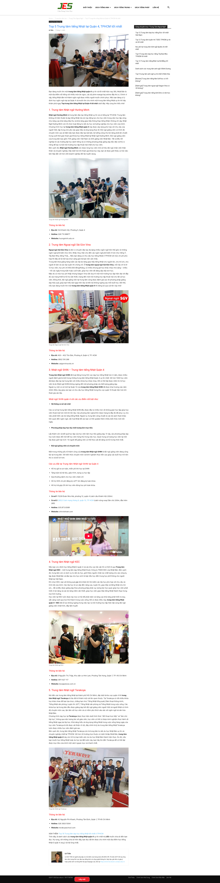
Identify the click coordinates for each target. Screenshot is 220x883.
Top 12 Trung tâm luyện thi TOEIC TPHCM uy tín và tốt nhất (152, 41)
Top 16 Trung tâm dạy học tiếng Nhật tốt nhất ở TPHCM (81, 834)
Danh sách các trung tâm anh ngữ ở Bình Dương (153, 69)
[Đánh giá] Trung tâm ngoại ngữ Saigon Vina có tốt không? (152, 87)
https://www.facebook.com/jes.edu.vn (112, 862)
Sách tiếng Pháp (142, 7)
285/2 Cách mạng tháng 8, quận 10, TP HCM (76, 500)
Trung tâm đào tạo (61, 18)
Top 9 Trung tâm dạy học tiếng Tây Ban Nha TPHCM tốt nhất (151, 55)
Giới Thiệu (87, 7)
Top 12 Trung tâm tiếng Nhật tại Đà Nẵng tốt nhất (151, 62)
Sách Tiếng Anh (102, 7)
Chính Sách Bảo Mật (158, 877)
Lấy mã (82, 879)
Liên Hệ (156, 7)
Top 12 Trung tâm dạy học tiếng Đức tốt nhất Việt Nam (152, 34)
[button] (168, 8)
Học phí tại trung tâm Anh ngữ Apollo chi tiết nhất (151, 48)
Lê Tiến (51, 30)
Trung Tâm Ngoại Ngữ (76, 18)
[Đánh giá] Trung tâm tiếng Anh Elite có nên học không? (152, 94)
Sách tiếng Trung (122, 7)
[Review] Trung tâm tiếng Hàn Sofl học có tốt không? (151, 80)
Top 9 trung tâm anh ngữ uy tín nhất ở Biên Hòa (152, 74)
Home (51, 18)
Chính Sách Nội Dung (143, 877)
